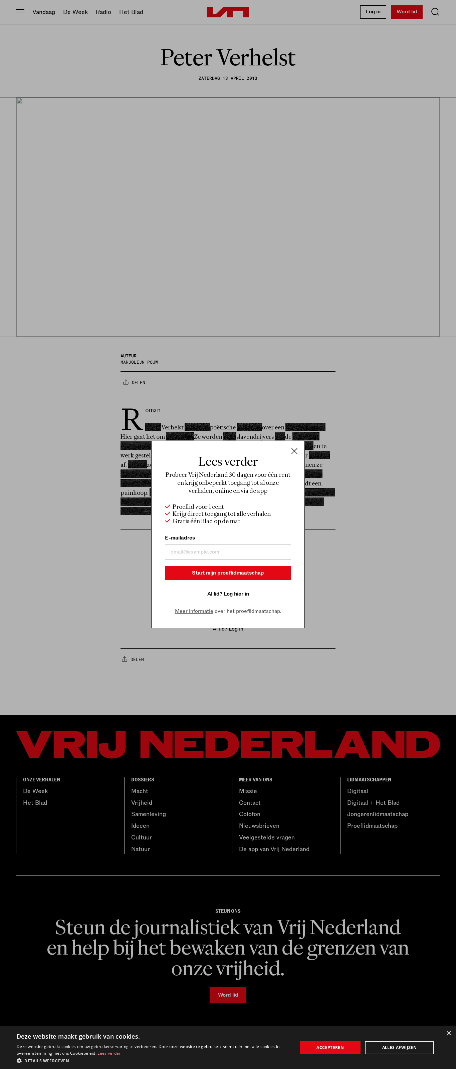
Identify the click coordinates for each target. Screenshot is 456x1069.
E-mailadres (180, 537)
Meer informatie (194, 611)
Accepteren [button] (330, 1047)
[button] (153, 1060)
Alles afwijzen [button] (399, 1047)
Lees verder (109, 1053)
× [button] (448, 1033)
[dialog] (228, 1047)
